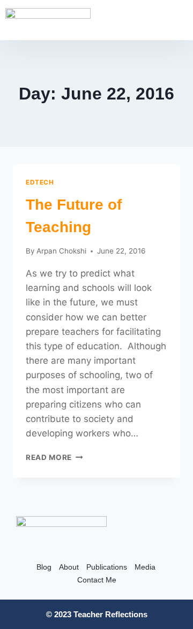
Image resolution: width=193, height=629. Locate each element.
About (69, 567)
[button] (179, 21)
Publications (106, 567)
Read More (54, 457)
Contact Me (96, 580)
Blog (43, 567)
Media (145, 567)
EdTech (40, 182)
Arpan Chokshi (61, 251)
